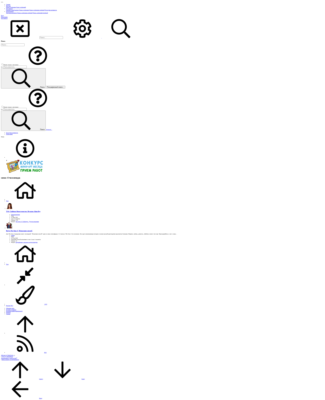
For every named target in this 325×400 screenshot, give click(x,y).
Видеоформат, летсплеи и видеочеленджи (26, 242)
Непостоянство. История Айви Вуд (23, 211)
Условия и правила (11, 309)
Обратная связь (10, 308)
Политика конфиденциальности (14, 311)
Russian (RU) (9, 305)
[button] (2, 2)
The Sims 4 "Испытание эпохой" (19, 231)
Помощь (8, 312)
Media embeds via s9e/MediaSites (10, 359)
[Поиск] (82, 37)
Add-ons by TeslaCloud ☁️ (8, 355)
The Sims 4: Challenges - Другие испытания (27, 221)
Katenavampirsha (15, 214)
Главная (8, 314)
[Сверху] (25, 333)
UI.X (45, 304)
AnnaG (13, 235)
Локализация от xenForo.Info (9, 358)
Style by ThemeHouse (7, 356)
